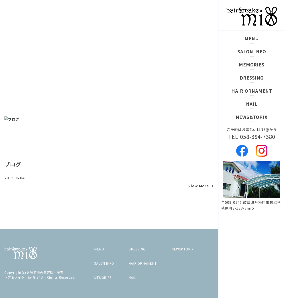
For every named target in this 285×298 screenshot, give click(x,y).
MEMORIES (252, 64)
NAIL (251, 104)
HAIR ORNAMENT (251, 91)
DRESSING (252, 77)
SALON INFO (251, 51)
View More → (201, 185)
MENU (251, 38)
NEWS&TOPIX (252, 117)
